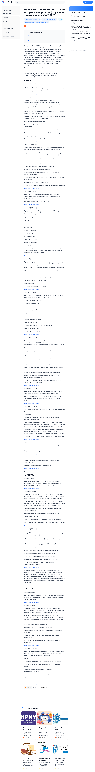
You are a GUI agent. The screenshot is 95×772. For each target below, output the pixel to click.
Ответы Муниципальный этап (32, 19)
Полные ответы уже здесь (31, 94)
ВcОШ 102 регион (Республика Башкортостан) (36, 22)
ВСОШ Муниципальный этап (49, 19)
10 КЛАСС (28, 38)
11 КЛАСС (28, 40)
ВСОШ (60, 19)
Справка (5, 24)
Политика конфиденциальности (8, 27)
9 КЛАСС (28, 35)
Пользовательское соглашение (8, 31)
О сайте (5, 21)
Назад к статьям (45, 698)
